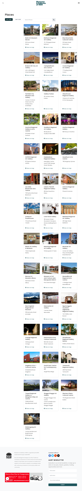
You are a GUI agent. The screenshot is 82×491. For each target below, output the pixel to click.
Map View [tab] (18, 19)
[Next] (40, 478)
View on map (30, 47)
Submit (63, 484)
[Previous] (7, 478)
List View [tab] (8, 19)
